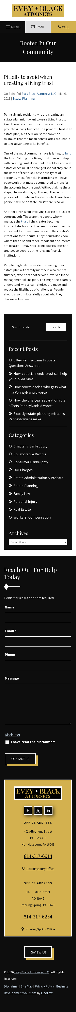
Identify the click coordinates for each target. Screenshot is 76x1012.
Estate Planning (24, 98)
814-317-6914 (38, 855)
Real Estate (22, 509)
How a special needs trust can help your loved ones (38, 376)
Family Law (22, 493)
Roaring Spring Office (40, 929)
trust (24, 221)
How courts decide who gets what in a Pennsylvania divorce (37, 390)
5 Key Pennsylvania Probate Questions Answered (32, 363)
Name (9, 607)
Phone (10, 654)
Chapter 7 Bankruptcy (30, 446)
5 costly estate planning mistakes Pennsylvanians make (37, 416)
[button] (13, 26)
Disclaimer (12, 735)
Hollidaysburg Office (40, 869)
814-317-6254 (38, 916)
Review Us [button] (38, 952)
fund (68, 153)
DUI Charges (23, 470)
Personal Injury (25, 501)
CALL (65, 27)
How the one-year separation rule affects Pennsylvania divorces (37, 403)
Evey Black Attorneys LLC (39, 94)
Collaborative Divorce (30, 454)
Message (12, 678)
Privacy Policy (44, 986)
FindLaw (46, 993)
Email (11, 631)
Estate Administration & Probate (38, 477)
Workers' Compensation (32, 517)
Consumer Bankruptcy (31, 462)
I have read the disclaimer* (33, 741)
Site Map (27, 986)
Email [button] (40, 27)
